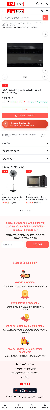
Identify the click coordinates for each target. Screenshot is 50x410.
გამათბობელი (39, 23)
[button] (45, 70)
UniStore (16, 396)
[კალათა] (47, 11)
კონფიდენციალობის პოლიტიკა (25, 372)
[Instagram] (25, 384)
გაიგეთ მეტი (42, 135)
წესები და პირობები (25, 364)
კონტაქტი (25, 377)
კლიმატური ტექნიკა (25, 23)
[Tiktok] (28, 384)
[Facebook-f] (21, 384)
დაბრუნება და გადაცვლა (25, 368)
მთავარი (5, 23)
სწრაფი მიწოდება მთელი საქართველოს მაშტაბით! (20, 135)
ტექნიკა (13, 23)
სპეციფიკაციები (10, 151)
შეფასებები (8, 158)
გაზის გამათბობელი (8, 25)
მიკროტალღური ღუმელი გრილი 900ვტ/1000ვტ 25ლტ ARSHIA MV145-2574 (37, 199)
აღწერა (6, 143)
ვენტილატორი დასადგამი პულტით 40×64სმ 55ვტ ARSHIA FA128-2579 (12, 199)
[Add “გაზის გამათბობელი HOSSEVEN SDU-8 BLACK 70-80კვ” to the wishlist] (45, 76)
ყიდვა (25, 109)
